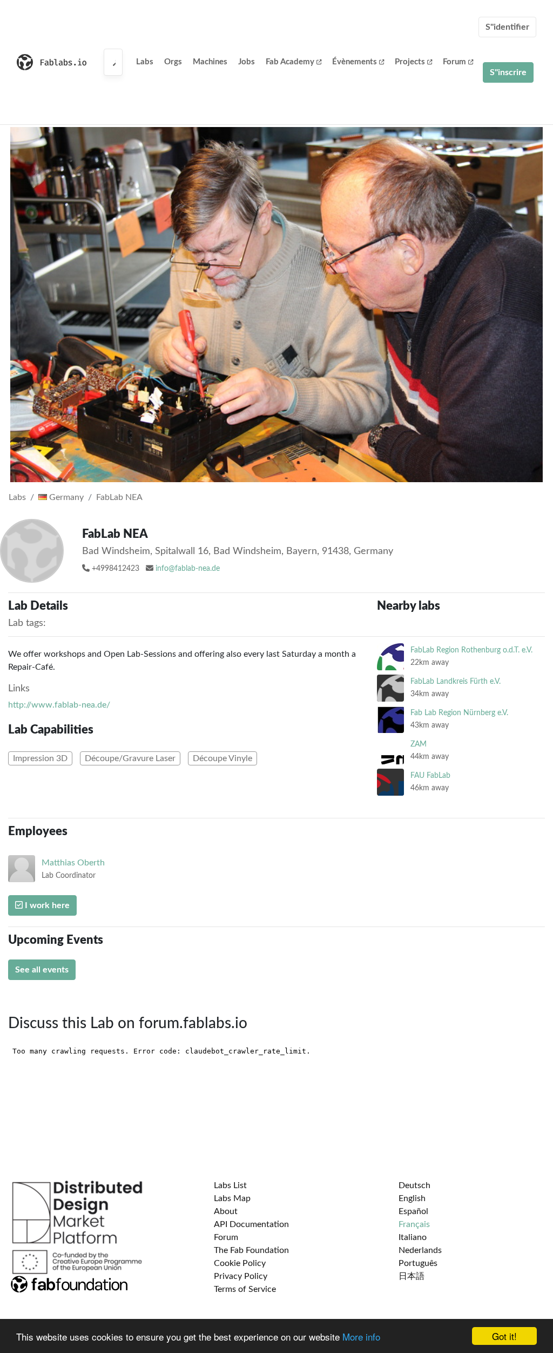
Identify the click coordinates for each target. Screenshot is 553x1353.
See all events (42, 969)
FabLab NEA (119, 497)
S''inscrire (508, 72)
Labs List (230, 1185)
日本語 (411, 1276)
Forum (454, 62)
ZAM (418, 744)
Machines (210, 62)
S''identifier (507, 27)
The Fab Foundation (251, 1250)
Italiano (413, 1237)
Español (413, 1211)
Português (418, 1263)
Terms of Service (245, 1289)
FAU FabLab (430, 775)
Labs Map (232, 1198)
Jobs (246, 62)
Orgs (173, 62)
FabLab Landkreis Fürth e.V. (455, 681)
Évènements (354, 62)
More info (361, 1336)
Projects (410, 62)
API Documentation (251, 1224)
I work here (46, 905)
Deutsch (414, 1185)
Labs (144, 62)
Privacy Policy (240, 1276)
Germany (65, 497)
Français (414, 1224)
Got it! (504, 1336)
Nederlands (420, 1250)
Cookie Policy (240, 1263)
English (412, 1198)
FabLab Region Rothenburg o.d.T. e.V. (471, 650)
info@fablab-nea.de (188, 568)
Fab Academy (290, 62)
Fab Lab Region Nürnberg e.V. (459, 713)
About (226, 1211)
